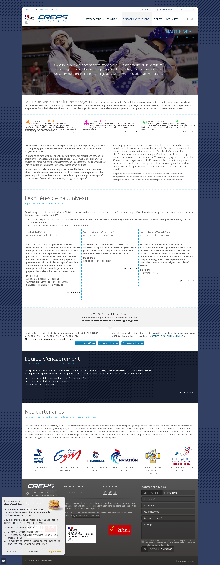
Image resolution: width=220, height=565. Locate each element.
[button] (3, 561)
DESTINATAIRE (151, 492)
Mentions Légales (185, 560)
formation (113, 19)
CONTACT (32, 9)
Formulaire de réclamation (87, 515)
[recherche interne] (187, 19)
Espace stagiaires (185, 9)
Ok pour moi (54, 551)
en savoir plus (186, 392)
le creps (157, 19)
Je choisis (33, 551)
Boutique (149, 9)
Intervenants (165, 9)
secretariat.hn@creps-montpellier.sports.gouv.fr (50, 339)
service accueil (94, 19)
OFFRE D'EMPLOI (50, 9)
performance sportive (136, 19)
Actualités (172, 19)
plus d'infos (70, 133)
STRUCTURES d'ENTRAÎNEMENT (167, 336)
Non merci (12, 551)
